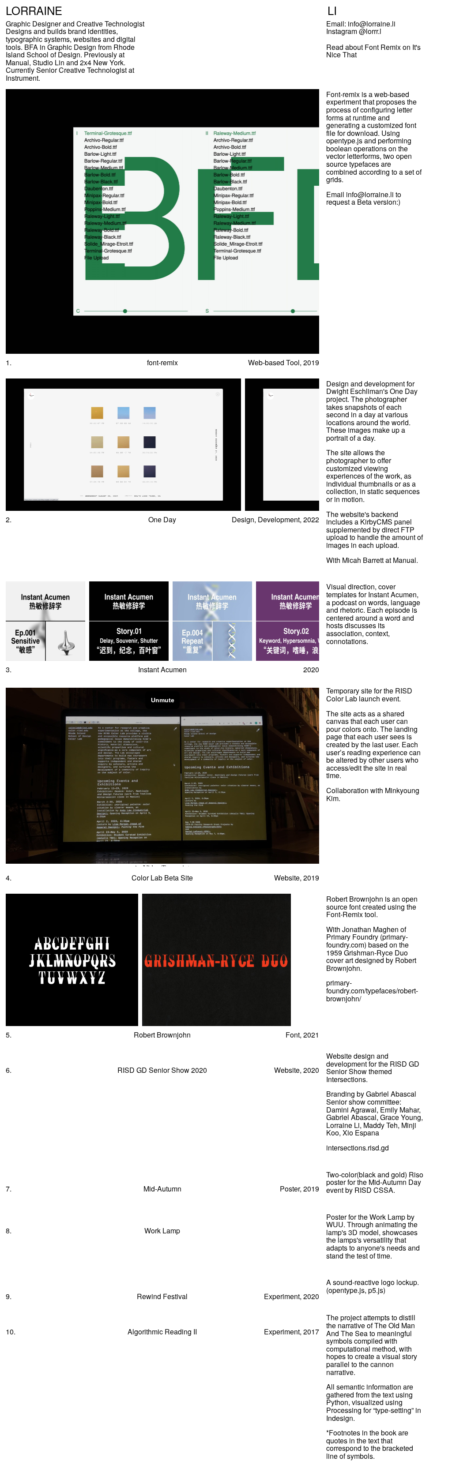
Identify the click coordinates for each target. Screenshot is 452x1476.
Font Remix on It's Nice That (373, 51)
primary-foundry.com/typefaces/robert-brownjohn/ (372, 990)
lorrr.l (373, 31)
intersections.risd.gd (357, 1148)
